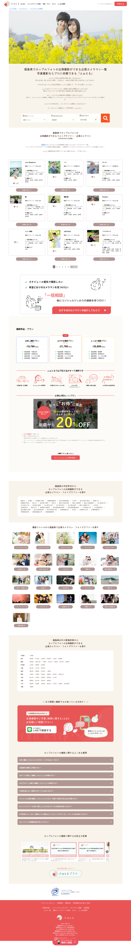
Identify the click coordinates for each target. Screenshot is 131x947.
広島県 (37, 677)
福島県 (43, 145)
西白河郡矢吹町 (52, 510)
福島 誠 (66, 197)
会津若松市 (24, 507)
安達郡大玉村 (83, 510)
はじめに (23, 4)
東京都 (31, 662)
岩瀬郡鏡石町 (64, 510)
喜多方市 (34, 507)
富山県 (31, 668)
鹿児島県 (66, 683)
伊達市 (30, 501)
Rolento (105, 197)
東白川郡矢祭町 (64, 503)
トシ (65, 162)
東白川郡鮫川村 (84, 505)
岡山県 (31, 677)
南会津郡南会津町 (59, 507)
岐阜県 (43, 671)
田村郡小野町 (44, 503)
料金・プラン (46, 4)
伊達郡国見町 (25, 512)
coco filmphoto (30, 162)
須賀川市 (96, 501)
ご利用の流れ (46, 908)
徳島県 (49, 680)
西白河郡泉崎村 (39, 510)
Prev (23, 851)
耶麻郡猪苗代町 (37, 512)
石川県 (37, 668)
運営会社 (68, 903)
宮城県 (43, 658)
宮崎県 (60, 683)
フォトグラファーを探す (34, 4)
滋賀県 (49, 674)
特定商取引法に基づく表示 (81, 903)
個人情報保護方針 (65, 893)
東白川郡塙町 (76, 503)
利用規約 (29, 434)
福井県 (43, 668)
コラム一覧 (47, 910)
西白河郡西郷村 (64, 501)
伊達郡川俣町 (40, 501)
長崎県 (43, 683)
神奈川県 (37, 662)
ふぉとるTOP (13, 8)
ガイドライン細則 (76, 908)
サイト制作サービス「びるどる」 (65, 929)
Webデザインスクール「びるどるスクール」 (65, 933)
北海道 (31, 655)
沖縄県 (31, 687)
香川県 (37, 680)
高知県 (43, 680)
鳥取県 (49, 677)
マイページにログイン (106, 4)
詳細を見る (26, 190)
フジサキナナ (106, 231)
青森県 (31, 658)
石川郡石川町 (48, 505)
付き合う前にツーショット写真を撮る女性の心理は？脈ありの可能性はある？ (69, 856)
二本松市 (95, 505)
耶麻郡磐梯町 (50, 512)
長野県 (37, 665)
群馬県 (67, 662)
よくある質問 (61, 4)
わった (104, 162)
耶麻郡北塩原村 (45, 507)
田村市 (54, 503)
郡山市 (34, 503)
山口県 (54, 677)
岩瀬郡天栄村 (25, 503)
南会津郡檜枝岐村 (73, 507)
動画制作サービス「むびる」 (65, 925)
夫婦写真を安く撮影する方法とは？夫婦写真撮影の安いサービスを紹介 (40, 856)
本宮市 (74, 510)
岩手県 (37, 658)
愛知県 (31, 671)
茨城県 (56, 662)
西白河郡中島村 (85, 501)
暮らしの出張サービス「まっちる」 (65, 935)
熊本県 (49, 683)
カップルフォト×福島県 (36, 8)
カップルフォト (23, 8)
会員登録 (86, 908)
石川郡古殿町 (72, 505)
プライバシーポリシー (48, 903)
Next (107, 851)
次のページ (74, 267)
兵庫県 (37, 674)
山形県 (54, 658)
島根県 (43, 677)
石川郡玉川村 (25, 505)
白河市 (74, 501)
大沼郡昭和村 (98, 507)
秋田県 (49, 658)
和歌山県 (61, 674)
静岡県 (37, 671)
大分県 (54, 683)
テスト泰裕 (28, 231)
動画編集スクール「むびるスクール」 (65, 931)
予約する (120, 3)
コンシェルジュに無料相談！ (65, 457)
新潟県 (43, 665)
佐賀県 (37, 683)
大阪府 (31, 674)
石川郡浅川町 (101, 503)
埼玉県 (50, 662)
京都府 (43, 674)
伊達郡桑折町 (95, 510)
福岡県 (31, 683)
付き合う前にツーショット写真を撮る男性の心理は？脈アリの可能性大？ (96, 856)
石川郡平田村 (60, 505)
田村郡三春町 (36, 505)
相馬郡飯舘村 (51, 501)
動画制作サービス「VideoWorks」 (65, 927)
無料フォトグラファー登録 (61, 910)
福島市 (23, 501)
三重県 (49, 671)
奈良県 (54, 674)
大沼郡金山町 (86, 507)
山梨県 (31, 665)
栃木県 (62, 662)
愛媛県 (31, 680)
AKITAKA (67, 231)
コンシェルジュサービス (60, 908)
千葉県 (44, 662)
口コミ (54, 4)
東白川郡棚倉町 (89, 503)
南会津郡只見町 (26, 510)
